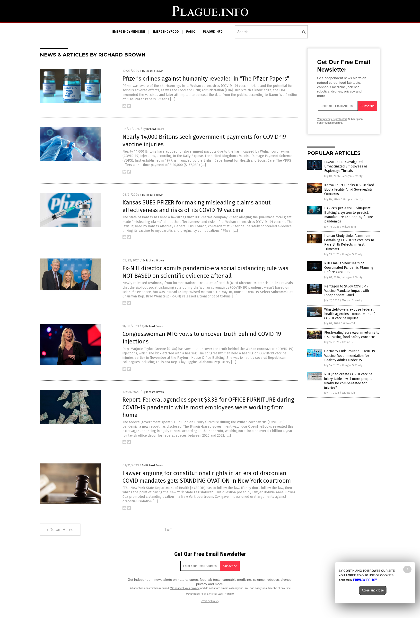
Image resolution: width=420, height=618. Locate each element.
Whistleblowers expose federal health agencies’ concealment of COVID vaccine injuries (349, 313)
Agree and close (373, 590)
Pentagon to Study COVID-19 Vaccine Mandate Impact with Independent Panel (346, 290)
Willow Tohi (349, 226)
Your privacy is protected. (332, 119)
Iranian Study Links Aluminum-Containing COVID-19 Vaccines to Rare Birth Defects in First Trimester (349, 242)
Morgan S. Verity (352, 176)
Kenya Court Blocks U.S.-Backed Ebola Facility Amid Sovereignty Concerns (349, 189)
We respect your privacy (185, 588)
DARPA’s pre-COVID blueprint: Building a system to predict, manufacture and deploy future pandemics (348, 215)
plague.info (213, 31)
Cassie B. (347, 342)
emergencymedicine (128, 31)
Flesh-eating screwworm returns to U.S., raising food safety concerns (351, 335)
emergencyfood (165, 31)
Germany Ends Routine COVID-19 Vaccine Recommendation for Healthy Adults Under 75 (349, 355)
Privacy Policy (210, 601)
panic (190, 31)
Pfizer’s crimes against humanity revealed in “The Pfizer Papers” (205, 78)
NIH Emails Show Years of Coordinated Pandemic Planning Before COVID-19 (348, 267)
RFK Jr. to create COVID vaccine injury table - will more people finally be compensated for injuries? (348, 381)
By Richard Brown (152, 71)
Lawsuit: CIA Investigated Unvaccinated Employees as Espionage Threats (346, 166)
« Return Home (60, 529)
